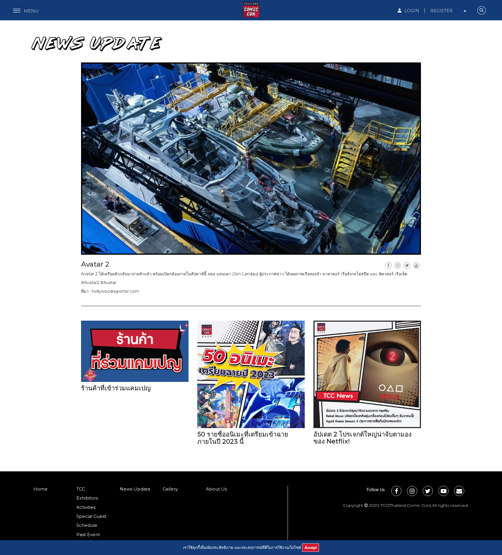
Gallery (170, 489)
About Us (216, 489)
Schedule (86, 525)
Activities (86, 507)
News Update (135, 489)
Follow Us (376, 489)
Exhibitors (87, 498)
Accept (310, 547)
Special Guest (91, 516)
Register (441, 10)
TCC (80, 489)
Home (40, 489)
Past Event (88, 534)
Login (411, 10)
